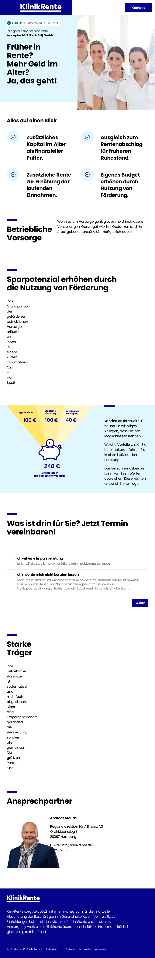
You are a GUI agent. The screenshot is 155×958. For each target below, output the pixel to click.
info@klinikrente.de (77, 845)
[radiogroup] (77, 573)
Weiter (140, 603)
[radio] (12, 558)
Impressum (101, 949)
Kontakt (138, 7)
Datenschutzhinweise (78, 949)
